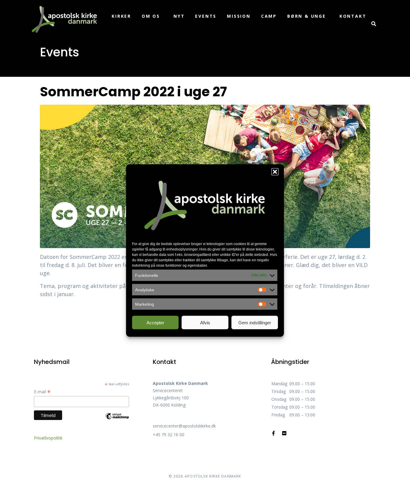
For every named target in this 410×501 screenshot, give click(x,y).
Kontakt (352, 16)
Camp (269, 16)
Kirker (121, 16)
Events (205, 16)
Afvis (205, 322)
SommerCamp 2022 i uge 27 (133, 91)
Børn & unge (306, 16)
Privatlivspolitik (48, 438)
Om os (151, 16)
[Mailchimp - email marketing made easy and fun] (117, 420)
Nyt (179, 16)
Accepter (155, 322)
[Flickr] (284, 433)
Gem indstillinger (254, 322)
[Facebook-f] (273, 433)
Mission (239, 16)
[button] (275, 172)
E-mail (42, 391)
